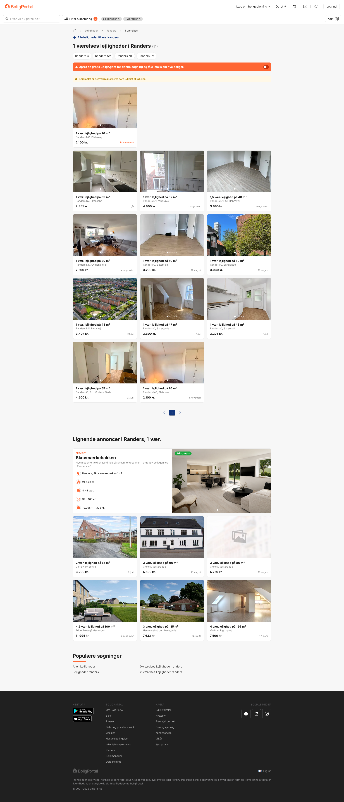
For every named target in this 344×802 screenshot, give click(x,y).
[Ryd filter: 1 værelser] (139, 19)
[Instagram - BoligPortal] (266, 713)
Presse (110, 721)
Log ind (331, 6)
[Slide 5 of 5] (109, 125)
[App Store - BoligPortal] (82, 718)
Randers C (82, 56)
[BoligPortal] (19, 6)
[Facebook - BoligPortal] (246, 713)
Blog (108, 715)
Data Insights (113, 761)
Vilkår (159, 738)
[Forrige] (164, 413)
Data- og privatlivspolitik (120, 727)
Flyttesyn (161, 715)
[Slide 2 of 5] (103, 125)
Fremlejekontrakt (165, 721)
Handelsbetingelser (117, 738)
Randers (111, 30)
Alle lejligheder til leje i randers (98, 37)
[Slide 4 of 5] (107, 125)
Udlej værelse (163, 709)
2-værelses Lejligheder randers (161, 672)
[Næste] (180, 413)
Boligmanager (114, 755)
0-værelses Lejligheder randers (161, 666)
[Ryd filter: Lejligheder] (119, 19)
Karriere (110, 750)
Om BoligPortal (114, 709)
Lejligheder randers (86, 672)
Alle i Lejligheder (84, 666)
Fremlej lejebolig (165, 727)
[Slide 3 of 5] (105, 125)
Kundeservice (163, 732)
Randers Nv (103, 56)
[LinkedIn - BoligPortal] (256, 713)
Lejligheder (91, 30)
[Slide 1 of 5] (100, 125)
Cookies (110, 732)
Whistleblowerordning (118, 744)
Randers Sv (146, 56)
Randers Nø (125, 56)
